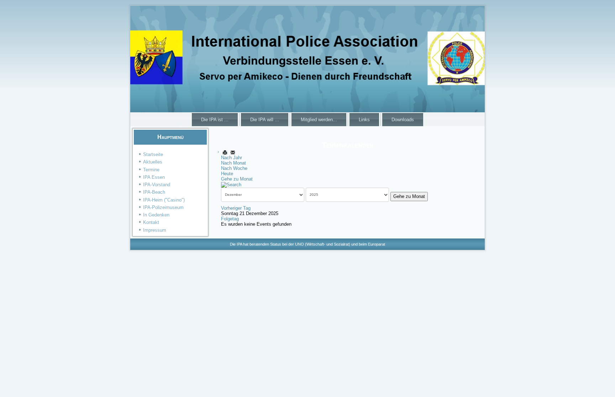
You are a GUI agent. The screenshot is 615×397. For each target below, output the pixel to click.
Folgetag (230, 218)
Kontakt (151, 222)
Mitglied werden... (319, 119)
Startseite (153, 154)
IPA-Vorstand (156, 184)
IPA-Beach (154, 192)
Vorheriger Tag (236, 208)
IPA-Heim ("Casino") (164, 200)
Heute (227, 173)
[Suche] (231, 184)
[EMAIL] (232, 152)
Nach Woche (234, 168)
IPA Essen (154, 177)
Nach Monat (233, 163)
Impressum (154, 230)
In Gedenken (156, 215)
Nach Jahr (231, 157)
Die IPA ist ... (214, 119)
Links (364, 119)
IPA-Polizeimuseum (163, 207)
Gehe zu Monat (237, 179)
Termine (151, 169)
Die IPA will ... (264, 119)
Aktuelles (152, 162)
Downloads (402, 119)
